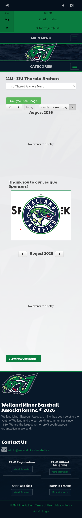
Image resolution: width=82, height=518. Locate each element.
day (65, 107)
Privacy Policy (63, 505)
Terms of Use (43, 505)
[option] (41, 21)
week (56, 107)
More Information (22, 468)
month (45, 107)
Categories (41, 66)
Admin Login (41, 511)
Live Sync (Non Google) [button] (24, 101)
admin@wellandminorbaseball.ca (28, 450)
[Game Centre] (41, 25)
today (29, 107)
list (72, 107)
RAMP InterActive (21, 505)
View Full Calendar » (23, 358)
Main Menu (41, 37)
